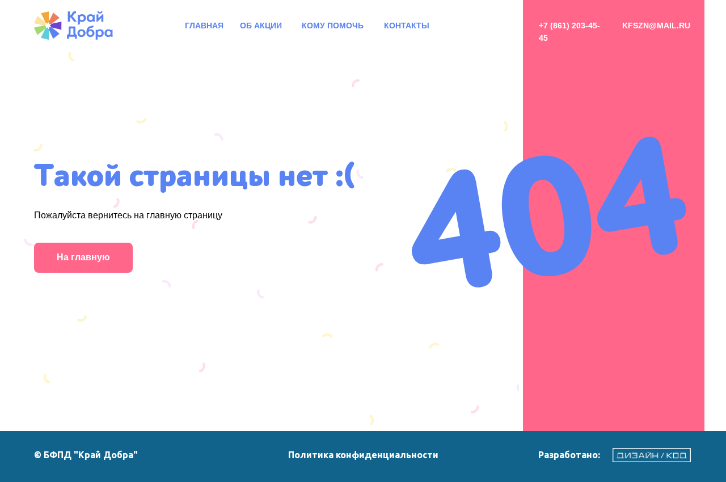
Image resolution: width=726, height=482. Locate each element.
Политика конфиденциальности (363, 455)
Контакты (406, 25)
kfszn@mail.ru (656, 25)
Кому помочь (333, 25)
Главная (204, 25)
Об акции (261, 25)
